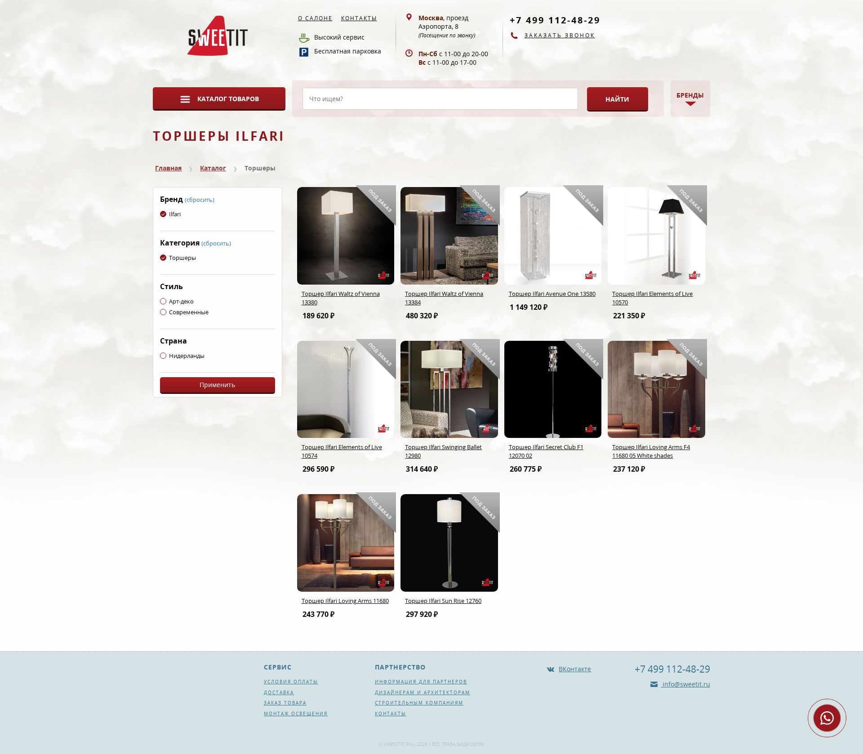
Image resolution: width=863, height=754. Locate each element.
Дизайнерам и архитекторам (422, 692)
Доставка (279, 692)
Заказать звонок (560, 35)
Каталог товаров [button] (228, 98)
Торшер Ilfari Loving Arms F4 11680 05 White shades (651, 451)
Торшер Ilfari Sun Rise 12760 (443, 601)
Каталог (213, 168)
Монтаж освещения (296, 713)
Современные (189, 312)
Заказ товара (285, 703)
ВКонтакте (575, 669)
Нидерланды (187, 356)
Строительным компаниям (419, 703)
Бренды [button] (690, 95)
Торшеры (182, 258)
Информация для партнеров (421, 681)
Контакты (359, 18)
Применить (217, 384)
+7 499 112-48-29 (555, 20)
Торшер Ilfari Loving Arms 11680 (345, 601)
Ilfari (175, 214)
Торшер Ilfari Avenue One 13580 (552, 294)
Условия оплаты (291, 681)
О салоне (315, 18)
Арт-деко (181, 301)
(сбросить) (199, 200)
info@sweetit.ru (685, 684)
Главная (168, 168)
